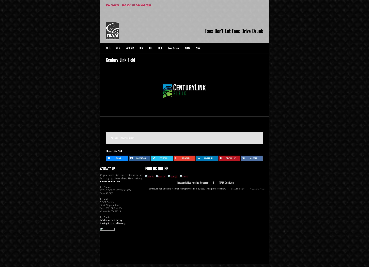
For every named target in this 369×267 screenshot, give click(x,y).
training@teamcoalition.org (112, 223)
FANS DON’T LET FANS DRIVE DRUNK (136, 5)
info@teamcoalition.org (111, 220)
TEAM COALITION (112, 5)
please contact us (110, 181)
